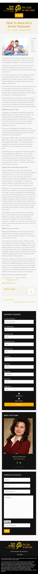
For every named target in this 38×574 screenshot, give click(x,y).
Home (8, 30)
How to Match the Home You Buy (24, 302)
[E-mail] (20, 462)
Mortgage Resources (25, 30)
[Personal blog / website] (17, 462)
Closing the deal (9, 299)
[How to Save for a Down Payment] (15, 47)
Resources (15, 30)
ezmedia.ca (25, 551)
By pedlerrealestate (21, 277)
